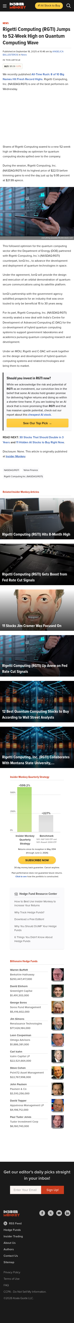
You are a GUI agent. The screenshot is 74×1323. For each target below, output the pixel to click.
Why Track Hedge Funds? (29, 912)
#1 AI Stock (49, 5)
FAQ (6, 1285)
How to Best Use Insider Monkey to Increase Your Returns (35, 903)
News (6, 23)
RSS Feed (15, 1223)
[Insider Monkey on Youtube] (60, 1213)
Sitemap (9, 1262)
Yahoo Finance (30, 470)
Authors (9, 1249)
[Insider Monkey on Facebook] (43, 1213)
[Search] (68, 6)
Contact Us (11, 1256)
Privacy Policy (12, 1272)
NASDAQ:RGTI (11, 470)
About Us (10, 1243)
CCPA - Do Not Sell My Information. (25, 1292)
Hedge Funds (12, 1230)
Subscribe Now (37, 860)
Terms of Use (12, 1279)
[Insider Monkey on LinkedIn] (67, 1213)
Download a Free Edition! (29, 919)
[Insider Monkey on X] (52, 1213)
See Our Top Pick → (37, 423)
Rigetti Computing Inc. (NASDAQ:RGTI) (23, 476)
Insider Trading (13, 1236)
